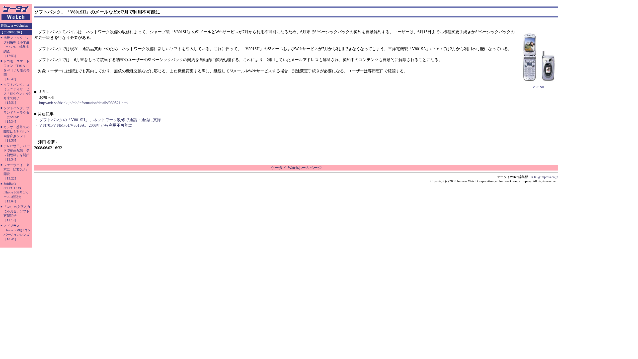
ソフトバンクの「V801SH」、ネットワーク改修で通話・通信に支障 (100, 120)
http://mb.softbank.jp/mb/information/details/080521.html (84, 103)
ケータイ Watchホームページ (296, 168)
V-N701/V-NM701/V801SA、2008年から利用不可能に (86, 125)
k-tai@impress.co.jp (544, 177)
